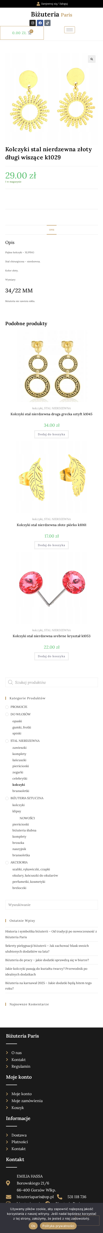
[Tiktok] (47, 23)
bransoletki (20, 791)
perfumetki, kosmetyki (28, 882)
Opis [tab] (51, 229)
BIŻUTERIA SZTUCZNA (27, 798)
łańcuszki (19, 760)
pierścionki (20, 766)
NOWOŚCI (27, 818)
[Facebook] (40, 23)
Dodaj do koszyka (26, 199)
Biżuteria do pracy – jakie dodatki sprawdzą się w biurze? (47, 960)
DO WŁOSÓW (21, 714)
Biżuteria (51, 14)
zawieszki (19, 748)
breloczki (19, 888)
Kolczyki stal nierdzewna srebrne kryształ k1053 (52, 636)
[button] (92, 59)
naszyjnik (19, 849)
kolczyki (37, 408)
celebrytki (19, 778)
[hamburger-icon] (69, 29)
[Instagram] (32, 23)
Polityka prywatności (58, 1226)
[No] (87, 1221)
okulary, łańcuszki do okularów (35, 875)
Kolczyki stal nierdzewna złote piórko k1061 (51, 525)
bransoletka (21, 855)
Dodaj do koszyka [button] (51, 434)
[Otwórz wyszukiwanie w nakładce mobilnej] (51, 682)
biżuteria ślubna (24, 830)
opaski (17, 721)
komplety (19, 754)
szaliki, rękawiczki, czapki (31, 869)
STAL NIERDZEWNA (57, 408)
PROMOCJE (19, 707)
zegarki (17, 772)
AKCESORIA (19, 862)
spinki (16, 733)
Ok (33, 1226)
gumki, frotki (21, 727)
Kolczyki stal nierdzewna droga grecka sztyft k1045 (51, 414)
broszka (18, 843)
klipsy (16, 811)
